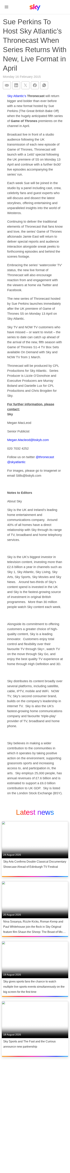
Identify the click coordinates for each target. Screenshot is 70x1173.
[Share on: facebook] (35, 85)
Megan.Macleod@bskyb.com (28, 440)
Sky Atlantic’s (16, 96)
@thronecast (44, 457)
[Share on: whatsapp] (44, 85)
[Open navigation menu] (6, 7)
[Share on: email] (7, 85)
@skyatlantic (16, 462)
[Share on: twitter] (25, 85)
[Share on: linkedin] (16, 85)
